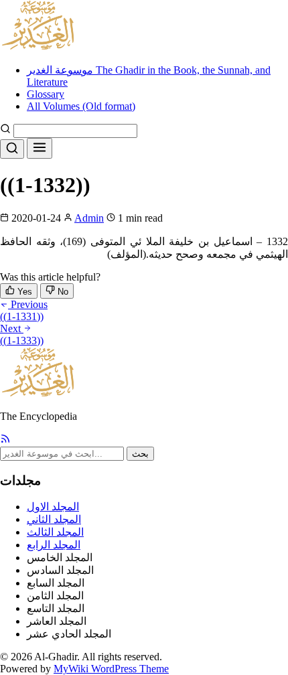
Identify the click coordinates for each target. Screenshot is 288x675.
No (61, 292)
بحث (140, 454)
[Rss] (5, 440)
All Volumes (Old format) (81, 106)
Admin (89, 218)
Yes (23, 292)
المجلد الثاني (54, 519)
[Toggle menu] (39, 148)
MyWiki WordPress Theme (111, 668)
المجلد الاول (53, 506)
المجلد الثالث (55, 532)
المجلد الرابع (53, 544)
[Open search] (12, 149)
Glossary (45, 94)
